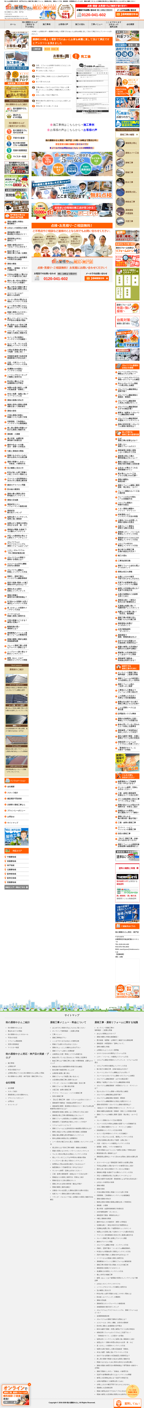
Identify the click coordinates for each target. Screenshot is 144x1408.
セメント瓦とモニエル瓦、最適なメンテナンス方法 (115, 1137)
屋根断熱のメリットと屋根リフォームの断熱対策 (17, 634)
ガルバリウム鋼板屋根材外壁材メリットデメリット (129, 419)
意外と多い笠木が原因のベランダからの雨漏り (17, 282)
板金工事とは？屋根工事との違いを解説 (17, 252)
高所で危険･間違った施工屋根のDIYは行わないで (17, 583)
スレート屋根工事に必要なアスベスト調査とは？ (17, 646)
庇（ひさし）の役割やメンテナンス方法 (17, 609)
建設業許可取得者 (14, 799)
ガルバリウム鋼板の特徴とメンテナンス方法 (17, 571)
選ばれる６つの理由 (15, 1031)
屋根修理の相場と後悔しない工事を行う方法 (127, 451)
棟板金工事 (130, 202)
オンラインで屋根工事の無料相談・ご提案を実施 (128, 673)
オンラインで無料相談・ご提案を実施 (65, 1031)
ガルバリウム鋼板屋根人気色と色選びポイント (128, 402)
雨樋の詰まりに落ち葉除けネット (64, 1180)
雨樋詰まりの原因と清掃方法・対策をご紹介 (68, 1177)
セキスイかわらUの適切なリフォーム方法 (111, 1053)
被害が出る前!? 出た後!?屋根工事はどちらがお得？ (129, 703)
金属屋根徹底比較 (103, 1316)
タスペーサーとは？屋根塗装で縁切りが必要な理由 (115, 1162)
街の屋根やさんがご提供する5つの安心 (29, 24)
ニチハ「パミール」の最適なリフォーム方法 (112, 1057)
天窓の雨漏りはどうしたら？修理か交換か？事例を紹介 (116, 1150)
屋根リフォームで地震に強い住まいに (65, 1076)
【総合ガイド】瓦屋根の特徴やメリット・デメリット (116, 1108)
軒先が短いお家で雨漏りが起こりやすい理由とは (17, 473)
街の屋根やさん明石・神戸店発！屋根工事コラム (25, 1076)
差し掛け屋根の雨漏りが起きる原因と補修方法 (17, 429)
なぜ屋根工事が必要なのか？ (128, 439)
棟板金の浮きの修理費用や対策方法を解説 (17, 258)
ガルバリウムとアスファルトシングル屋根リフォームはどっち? (17, 544)
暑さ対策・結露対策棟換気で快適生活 (110, 1208)
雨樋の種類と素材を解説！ (61, 1187)
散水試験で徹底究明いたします (63, 1070)
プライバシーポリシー (16, 811)
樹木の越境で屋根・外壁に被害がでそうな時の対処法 (129, 737)
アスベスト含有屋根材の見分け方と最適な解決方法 (115, 1235)
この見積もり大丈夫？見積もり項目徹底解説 (127, 697)
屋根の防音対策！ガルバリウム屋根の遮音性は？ (129, 425)
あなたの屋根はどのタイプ (106, 1033)
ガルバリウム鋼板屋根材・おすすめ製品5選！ (113, 1079)
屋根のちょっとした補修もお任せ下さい (66, 1047)
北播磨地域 (11, 870)
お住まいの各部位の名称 (17, 228)
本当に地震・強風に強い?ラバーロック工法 (17, 395)
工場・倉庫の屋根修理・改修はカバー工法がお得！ (129, 794)
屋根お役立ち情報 (125, 572)
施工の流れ (80, 24)
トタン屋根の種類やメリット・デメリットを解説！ (115, 1127)
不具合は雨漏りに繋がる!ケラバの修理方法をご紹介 (115, 1166)
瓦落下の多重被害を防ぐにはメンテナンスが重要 (128, 583)
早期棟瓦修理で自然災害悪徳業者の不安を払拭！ (17, 357)
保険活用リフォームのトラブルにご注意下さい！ (114, 1332)
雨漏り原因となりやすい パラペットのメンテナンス (70, 1151)
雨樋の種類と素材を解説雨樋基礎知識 (17, 640)
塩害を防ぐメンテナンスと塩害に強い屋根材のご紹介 (116, 1339)
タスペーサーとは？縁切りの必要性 (15, 294)
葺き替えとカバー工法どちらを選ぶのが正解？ (128, 474)
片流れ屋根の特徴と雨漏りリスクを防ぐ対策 (17, 416)
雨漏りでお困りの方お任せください (65, 1044)
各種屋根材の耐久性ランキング (108, 1307)
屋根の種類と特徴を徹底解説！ (15, 222)
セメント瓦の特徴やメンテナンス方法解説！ (17, 338)
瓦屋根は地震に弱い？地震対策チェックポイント (129, 607)
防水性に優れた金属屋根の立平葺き (109, 1326)
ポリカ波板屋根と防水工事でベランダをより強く (129, 800)
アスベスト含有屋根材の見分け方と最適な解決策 (17, 479)
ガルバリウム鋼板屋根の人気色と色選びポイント (114, 1101)
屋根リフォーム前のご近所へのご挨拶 (126, 685)
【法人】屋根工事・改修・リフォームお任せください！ (72, 1099)
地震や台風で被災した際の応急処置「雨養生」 (17, 388)
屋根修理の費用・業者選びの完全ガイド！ (17, 233)
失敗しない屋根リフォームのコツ (127, 445)
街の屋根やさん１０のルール (18, 1034)
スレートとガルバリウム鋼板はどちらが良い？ (128, 373)
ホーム (13, 24)
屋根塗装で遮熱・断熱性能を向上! (127, 636)
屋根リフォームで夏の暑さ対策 (63, 1086)
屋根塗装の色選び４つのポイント (125, 624)
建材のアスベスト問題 (16, 485)
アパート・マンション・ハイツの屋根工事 (67, 1093)
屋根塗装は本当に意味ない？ (14, 239)
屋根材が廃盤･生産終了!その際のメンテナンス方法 (115, 1172)
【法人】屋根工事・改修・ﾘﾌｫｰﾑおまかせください (129, 839)
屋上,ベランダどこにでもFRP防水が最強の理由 (17, 319)
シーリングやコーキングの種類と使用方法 (17, 376)
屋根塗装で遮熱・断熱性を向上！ (108, 1215)
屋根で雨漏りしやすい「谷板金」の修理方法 (16, 463)
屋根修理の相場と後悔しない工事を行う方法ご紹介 (70, 1112)
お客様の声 (63, 24)
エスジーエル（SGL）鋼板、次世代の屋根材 (112, 1322)
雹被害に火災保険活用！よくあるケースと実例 (128, 653)
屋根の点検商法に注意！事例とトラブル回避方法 (128, 719)
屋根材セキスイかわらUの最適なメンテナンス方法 (128, 539)
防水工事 (129, 182)
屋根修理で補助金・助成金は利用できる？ (127, 659)
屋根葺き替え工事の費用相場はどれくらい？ (128, 457)
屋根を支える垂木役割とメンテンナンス (16, 590)
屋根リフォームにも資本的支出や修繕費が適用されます (72, 1128)
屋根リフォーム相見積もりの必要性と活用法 (68, 1118)
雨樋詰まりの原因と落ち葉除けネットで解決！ (129, 811)
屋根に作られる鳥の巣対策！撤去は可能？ (67, 1184)
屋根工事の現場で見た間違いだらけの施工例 (127, 618)
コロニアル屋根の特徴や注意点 (125, 504)
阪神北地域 (11, 878)
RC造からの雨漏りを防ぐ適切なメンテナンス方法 (17, 602)
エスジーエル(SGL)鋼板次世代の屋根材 (17, 565)
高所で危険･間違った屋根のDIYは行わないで (112, 1255)
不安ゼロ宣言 (12, 1037)
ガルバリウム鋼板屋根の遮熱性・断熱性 (128, 396)
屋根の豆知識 (12, 500)
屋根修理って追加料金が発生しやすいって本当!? (128, 731)
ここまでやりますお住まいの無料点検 (113, 24)
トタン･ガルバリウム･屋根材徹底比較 (16, 551)
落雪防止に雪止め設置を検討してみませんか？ (68, 1164)
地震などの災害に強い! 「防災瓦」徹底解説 (127, 613)
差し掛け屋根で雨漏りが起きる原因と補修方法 (113, 1359)
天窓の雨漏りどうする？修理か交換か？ (17, 621)
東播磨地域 (11, 861)
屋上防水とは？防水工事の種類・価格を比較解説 (17, 326)
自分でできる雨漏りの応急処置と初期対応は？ (128, 642)
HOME (34, 31)
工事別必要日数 (124, 561)
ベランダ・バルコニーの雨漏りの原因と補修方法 (17, 332)
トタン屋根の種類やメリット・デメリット (127, 509)
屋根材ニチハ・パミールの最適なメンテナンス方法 (129, 533)
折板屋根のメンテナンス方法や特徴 (109, 1130)
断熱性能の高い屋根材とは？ (13, 627)
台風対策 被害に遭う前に (61, 1073)
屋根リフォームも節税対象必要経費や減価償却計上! (129, 845)
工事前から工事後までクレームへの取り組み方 (128, 691)
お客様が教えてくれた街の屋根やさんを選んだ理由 (26, 1073)
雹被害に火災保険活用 (104, 1388)
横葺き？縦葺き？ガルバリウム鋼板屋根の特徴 (129, 413)
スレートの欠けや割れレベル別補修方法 (127, 498)
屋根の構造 (11, 264)
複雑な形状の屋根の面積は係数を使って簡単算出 (114, 1202)
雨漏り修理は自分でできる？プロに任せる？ (17, 246)
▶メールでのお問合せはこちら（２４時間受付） (72, 148)
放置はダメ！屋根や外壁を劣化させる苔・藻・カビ (115, 1342)
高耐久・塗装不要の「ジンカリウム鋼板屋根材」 (114, 1248)
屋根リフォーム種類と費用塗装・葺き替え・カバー (129, 486)
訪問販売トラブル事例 (127, 714)
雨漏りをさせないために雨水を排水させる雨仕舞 (17, 456)
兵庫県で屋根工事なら (16, 805)
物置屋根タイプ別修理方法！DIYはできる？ (127, 782)
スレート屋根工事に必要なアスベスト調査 (112, 1238)
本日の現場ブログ (14, 1070)
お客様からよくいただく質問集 (108, 1050)
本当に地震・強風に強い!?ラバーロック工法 (112, 1352)
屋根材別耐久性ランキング (14, 511)
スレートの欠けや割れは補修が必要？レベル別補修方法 (116, 1123)
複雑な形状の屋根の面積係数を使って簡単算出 (17, 405)
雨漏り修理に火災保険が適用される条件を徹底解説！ (116, 1394)
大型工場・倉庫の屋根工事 (61, 1090)
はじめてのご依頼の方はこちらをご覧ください (68, 1028)
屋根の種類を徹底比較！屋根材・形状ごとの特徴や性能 (116, 1111)
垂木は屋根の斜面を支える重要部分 (65, 1138)
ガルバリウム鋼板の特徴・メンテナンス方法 (112, 1245)
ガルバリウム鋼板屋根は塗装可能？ (128, 390)
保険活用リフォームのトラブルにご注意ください (129, 743)
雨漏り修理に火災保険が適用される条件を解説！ (128, 648)
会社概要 (130, 24)
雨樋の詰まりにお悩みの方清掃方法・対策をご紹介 (129, 806)
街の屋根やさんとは (15, 1028)
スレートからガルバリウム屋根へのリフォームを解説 (129, 378)
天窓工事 (129, 221)
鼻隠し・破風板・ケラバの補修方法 (17, 269)
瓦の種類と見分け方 (15, 468)
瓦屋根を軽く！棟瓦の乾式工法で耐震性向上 (112, 1225)
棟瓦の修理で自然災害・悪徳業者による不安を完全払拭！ (117, 1179)
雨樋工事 (129, 172)
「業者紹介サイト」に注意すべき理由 (127, 749)
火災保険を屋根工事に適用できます (65, 1080)
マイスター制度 (13, 1047)
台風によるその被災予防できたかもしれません (129, 577)
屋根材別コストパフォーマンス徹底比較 (17, 505)
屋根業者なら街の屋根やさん (18, 1095)
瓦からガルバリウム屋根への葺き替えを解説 (128, 384)
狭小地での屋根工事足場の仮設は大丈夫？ (127, 550)
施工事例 (46, 24)
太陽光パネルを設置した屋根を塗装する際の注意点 (70, 1190)
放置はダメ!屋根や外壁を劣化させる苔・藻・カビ (17, 524)
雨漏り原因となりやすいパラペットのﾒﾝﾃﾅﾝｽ (17, 313)
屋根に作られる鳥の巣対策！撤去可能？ (128, 817)
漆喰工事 (129, 163)
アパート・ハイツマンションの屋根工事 (127, 828)
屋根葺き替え (131, 143)
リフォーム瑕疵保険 (15, 1041)
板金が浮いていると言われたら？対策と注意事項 (129, 725)
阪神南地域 (11, 874)
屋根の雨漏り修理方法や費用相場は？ (17, 596)
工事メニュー (97, 24)
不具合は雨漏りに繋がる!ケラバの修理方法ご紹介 (17, 275)
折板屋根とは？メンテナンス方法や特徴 (128, 515)
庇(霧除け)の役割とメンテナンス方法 (15, 370)
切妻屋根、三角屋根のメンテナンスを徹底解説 (17, 422)
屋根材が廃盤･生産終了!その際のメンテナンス (17, 530)
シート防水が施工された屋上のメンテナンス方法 (17, 307)
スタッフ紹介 (12, 793)
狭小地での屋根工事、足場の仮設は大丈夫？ (112, 1069)
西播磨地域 (11, 882)
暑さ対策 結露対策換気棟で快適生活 (15, 439)
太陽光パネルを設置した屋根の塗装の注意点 (128, 521)
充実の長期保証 (13, 1044)
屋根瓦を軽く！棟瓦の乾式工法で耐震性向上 (127, 601)
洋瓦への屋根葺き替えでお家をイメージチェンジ (17, 537)
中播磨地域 (11, 857)
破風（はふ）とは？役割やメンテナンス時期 (17, 659)
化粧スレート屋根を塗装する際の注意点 (126, 527)
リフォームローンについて (61, 1125)
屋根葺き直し (131, 192)
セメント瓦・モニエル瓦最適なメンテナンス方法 (17, 344)
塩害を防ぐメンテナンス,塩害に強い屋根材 (17, 518)
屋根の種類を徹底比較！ (123, 480)
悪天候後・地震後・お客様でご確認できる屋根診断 (115, 1040)
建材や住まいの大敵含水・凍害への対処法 (16, 446)
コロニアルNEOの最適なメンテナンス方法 (128, 544)
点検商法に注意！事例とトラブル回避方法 (67, 1054)
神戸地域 (10, 865)
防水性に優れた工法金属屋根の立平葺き (15, 382)
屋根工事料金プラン (59, 1037)
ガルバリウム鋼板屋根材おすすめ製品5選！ (128, 408)
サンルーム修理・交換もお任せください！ (128, 788)
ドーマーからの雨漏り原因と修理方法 (16, 615)
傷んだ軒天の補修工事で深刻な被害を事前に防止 (17, 288)
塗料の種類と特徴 (127, 868)
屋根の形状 (11, 411)
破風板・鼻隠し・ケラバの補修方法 (109, 1147)
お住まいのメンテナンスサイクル (108, 1284)
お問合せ (11, 817)
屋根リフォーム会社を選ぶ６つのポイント (129, 566)
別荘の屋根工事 (124, 833)
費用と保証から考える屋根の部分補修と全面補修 (69, 1132)
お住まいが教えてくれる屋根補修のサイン (128, 469)
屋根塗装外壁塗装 (129, 211)
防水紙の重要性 (13, 489)
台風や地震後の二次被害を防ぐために (128, 595)
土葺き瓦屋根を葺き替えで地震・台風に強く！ (17, 351)
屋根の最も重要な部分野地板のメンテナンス (16, 495)
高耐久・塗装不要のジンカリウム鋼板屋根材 (17, 577)
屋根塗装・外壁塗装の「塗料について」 (111, 1043)
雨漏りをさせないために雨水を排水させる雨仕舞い (115, 1362)
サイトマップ (12, 823)
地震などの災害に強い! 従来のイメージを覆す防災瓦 (115, 1232)
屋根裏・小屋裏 (13, 434)
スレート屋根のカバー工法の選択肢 (129, 492)
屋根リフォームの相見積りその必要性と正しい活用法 (129, 679)
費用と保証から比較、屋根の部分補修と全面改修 (129, 463)
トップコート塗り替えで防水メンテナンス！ (17, 653)
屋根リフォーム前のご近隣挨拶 (63, 1051)
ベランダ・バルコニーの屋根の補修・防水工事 (68, 1083)
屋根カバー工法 (132, 153)
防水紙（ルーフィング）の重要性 (108, 1297)
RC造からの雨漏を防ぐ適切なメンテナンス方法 (113, 1251)
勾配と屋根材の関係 (15, 451)
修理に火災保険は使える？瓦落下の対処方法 (129, 589)
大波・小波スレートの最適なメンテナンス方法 (17, 363)
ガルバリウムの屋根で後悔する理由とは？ (16, 558)
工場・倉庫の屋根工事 (127, 822)
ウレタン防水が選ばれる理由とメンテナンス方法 (17, 300)
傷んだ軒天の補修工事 (104, 1275)
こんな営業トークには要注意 (127, 708)
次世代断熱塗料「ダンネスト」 (124, 630)
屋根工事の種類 (127, 135)
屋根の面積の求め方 (15, 400)
